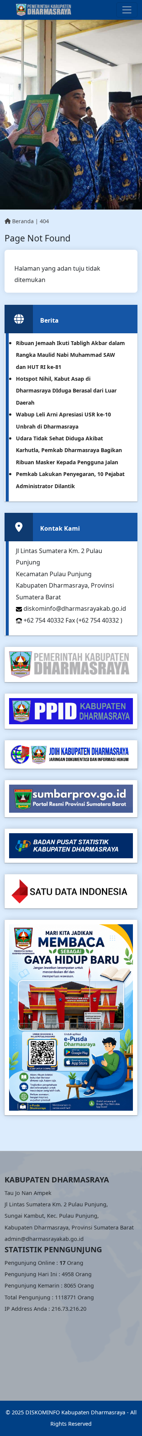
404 (44, 221)
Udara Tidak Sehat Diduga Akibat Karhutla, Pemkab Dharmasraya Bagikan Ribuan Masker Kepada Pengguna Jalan (69, 450)
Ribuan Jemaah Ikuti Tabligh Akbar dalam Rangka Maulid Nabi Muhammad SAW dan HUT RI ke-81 (70, 354)
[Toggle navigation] (126, 9)
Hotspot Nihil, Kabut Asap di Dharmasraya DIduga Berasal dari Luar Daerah (66, 390)
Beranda (22, 221)
